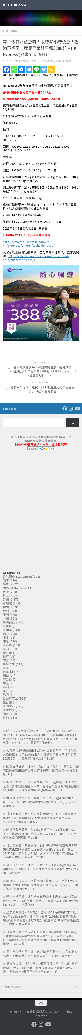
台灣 (6, 592)
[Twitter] (43, 69)
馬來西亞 (9, 622)
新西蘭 (7, 645)
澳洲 (6, 615)
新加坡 (7, 603)
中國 (6, 618)
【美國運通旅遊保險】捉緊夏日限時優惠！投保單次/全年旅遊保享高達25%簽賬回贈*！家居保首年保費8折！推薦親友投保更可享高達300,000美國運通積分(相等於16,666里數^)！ (40, 938)
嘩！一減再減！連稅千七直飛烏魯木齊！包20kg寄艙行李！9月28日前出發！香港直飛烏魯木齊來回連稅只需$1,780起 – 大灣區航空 (40, 900)
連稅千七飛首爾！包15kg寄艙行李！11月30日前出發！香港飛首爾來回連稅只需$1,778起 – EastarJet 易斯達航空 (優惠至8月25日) (39, 833)
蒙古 (6, 691)
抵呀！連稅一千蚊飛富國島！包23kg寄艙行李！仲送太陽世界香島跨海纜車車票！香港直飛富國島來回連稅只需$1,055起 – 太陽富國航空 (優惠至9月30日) (41, 786)
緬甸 (6, 675)
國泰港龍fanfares (15, 588)
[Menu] (77, 5)
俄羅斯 (7, 626)
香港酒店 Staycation (17, 576)
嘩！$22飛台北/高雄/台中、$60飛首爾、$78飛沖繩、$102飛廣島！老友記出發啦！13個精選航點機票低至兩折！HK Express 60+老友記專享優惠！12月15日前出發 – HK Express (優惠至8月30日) (40, 737)
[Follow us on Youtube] (77, 408)
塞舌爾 (7, 679)
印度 (6, 637)
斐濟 (6, 668)
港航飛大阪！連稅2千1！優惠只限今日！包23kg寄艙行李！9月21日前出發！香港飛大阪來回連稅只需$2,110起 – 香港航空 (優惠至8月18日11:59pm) (41, 967)
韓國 (6, 607)
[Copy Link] (51, 69)
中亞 (6, 683)
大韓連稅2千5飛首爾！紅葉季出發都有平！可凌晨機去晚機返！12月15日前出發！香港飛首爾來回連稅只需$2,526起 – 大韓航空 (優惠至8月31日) (40, 754)
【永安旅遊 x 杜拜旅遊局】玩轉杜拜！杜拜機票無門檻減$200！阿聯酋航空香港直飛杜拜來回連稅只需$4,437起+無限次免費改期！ (39, 818)
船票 (6, 714)
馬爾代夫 (9, 664)
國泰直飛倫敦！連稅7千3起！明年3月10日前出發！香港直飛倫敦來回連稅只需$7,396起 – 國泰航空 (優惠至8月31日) (41, 770)
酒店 (6, 580)
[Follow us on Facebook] (64, 408)
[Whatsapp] (14, 69)
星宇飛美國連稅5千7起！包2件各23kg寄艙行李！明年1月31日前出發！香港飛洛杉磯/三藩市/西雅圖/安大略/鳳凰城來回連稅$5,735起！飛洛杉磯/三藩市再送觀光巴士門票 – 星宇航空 (41, 918)
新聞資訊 (9, 706)
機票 (14, 31)
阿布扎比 (9, 672)
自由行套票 (10, 698)
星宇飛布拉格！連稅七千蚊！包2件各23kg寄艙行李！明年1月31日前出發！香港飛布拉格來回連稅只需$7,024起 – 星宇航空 (41, 869)
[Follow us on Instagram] (70, 408)
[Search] (72, 422)
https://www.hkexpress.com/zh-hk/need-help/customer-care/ (36, 258)
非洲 (6, 687)
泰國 (6, 599)
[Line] (36, 69)
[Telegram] (29, 69)
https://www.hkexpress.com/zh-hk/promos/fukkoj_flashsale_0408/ (29, 243)
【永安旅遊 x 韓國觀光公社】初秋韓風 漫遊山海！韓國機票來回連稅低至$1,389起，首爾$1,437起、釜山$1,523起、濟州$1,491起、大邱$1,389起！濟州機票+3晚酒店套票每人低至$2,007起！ (40, 851)
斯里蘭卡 (9, 653)
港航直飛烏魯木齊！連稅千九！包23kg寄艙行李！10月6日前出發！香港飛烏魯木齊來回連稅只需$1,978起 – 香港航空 (40, 802)
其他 (6, 717)
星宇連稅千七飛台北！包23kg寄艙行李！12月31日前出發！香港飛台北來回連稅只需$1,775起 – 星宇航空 (40, 953)
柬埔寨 (7, 630)
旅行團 (7, 702)
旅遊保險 (9, 710)
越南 (6, 634)
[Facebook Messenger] (21, 69)
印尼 (6, 641)
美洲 (6, 649)
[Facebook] (6, 69)
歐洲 (6, 611)
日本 (6, 31)
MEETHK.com (14, 5)
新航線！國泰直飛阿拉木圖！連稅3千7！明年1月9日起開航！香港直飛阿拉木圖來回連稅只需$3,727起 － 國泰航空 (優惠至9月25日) (40, 885)
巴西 (6, 695)
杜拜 (6, 656)
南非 (6, 660)
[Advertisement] (31, 482)
